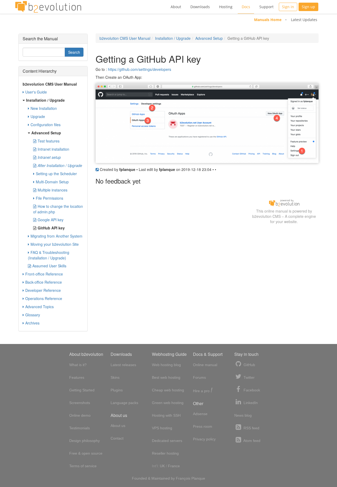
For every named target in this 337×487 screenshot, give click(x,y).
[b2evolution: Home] (48, 6)
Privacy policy (204, 439)
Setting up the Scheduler (56, 173)
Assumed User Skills (49, 265)
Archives (32, 323)
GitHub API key (51, 227)
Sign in (288, 6)
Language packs (124, 403)
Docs (246, 6)
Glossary (32, 314)
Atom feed (251, 441)
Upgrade (38, 116)
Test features (49, 141)
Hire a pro (202, 390)
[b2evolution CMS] (284, 202)
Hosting (225, 6)
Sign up (308, 6)
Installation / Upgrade (173, 38)
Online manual (205, 365)
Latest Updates (304, 19)
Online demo (80, 415)
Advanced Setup (209, 38)
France (174, 466)
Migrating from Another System (56, 236)
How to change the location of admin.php (58, 209)
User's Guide (36, 92)
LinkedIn (250, 403)
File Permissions (49, 198)
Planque (198, 478)
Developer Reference (43, 290)
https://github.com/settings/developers (139, 69)
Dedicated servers (167, 441)
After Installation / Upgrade (60, 165)
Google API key (50, 219)
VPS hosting (162, 428)
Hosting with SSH (166, 415)
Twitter (248, 377)
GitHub (248, 365)
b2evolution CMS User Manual (125, 38)
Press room (202, 426)
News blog (243, 415)
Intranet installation (53, 149)
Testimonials (79, 428)
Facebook (251, 390)
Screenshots (79, 403)
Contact (117, 438)
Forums (199, 377)
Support (266, 6)
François (183, 478)
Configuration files (46, 124)
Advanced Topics (39, 306)
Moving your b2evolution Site (55, 244)
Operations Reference (43, 298)
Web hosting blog (166, 365)
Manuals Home (267, 19)
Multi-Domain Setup (52, 181)
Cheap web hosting (168, 390)
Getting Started (82, 390)
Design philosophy (84, 441)
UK (162, 466)
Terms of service (83, 466)
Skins (115, 377)
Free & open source (85, 453)
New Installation (44, 108)
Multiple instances (52, 190)
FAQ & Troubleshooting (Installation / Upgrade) (48, 255)
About (176, 6)
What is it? (78, 365)
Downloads (200, 6)
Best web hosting (166, 377)
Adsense (200, 414)
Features (76, 377)
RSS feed (250, 428)
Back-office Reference (43, 282)
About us (118, 426)
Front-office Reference (44, 274)
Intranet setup (49, 157)
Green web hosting (168, 403)
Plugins (117, 390)
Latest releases (123, 365)
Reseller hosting (165, 453)
